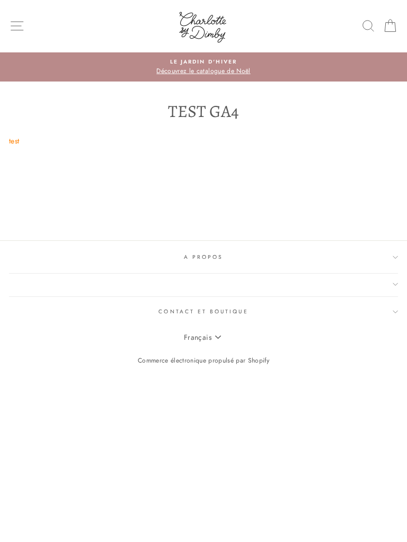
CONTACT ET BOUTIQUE (203, 311)
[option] (203, 67)
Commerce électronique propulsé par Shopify (203, 360)
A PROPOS (203, 257)
